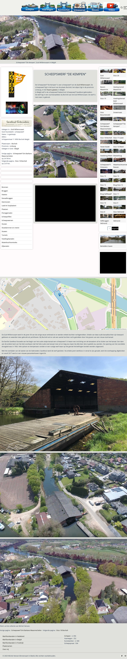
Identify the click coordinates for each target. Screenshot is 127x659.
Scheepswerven (7, 220)
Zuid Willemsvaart (83, 85)
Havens (4, 194)
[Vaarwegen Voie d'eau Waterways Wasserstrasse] (47, 7)
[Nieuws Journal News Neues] (95, 7)
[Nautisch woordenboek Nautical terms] (79, 7)
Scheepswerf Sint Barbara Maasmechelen (105, 126)
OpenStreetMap (115, 329)
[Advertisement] (66, 204)
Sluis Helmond (118, 212)
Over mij (6, 649)
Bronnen (5, 187)
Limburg (13, 146)
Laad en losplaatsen (9, 206)
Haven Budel (105, 147)
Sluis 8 (102, 212)
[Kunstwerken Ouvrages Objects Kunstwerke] (64, 7)
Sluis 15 (103, 176)
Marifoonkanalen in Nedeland (13, 636)
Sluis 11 (116, 194)
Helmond (116, 221)
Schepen (67, 636)
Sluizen (4, 224)
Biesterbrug (117, 156)
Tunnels (5, 235)
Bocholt (14, 144)
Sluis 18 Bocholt (21, 161)
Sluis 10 (103, 203)
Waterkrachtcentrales (9, 242)
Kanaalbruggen (7, 198)
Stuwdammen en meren (10, 228)
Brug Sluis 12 (118, 185)
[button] (59, 294)
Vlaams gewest (52, 90)
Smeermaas (117, 112)
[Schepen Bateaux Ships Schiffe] (30, 7)
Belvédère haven (106, 246)
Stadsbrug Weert (106, 156)
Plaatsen (5, 209)
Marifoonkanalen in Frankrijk (13, 643)
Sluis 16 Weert (118, 147)
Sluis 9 (115, 203)
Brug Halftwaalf (106, 194)
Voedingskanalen (8, 239)
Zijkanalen (5, 246)
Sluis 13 (116, 176)
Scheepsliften (6, 217)
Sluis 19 (103, 98)
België (16, 149)
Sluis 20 (116, 76)
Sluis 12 (103, 185)
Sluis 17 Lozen (118, 138)
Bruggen (5, 191)
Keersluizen (6, 202)
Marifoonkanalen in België (12, 639)
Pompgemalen (7, 213)
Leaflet (107, 329)
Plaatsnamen (7, 646)
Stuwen (4, 231)
